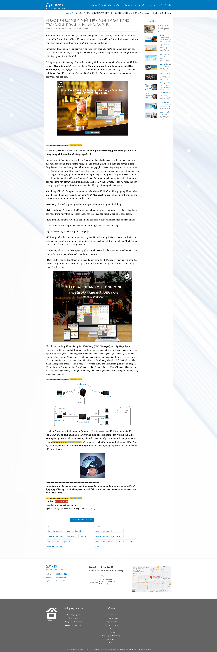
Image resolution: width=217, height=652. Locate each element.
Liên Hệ (162, 5)
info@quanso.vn (104, 576)
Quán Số (151, 604)
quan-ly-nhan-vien (75, 531)
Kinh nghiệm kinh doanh (111, 625)
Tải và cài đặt (111, 615)
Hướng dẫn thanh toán (73, 625)
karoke (57, 541)
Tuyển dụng (111, 639)
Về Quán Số (51, 620)
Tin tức (152, 5)
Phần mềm (107, 5)
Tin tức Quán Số (111, 632)
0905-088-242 (61, 574)
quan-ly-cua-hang (55, 536)
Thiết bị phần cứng (73, 618)
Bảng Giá (128, 5)
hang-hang (71, 536)
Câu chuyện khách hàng (111, 636)
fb (119, 541)
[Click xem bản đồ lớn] (151, 579)
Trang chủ (95, 5)
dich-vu (98, 546)
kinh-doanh (128, 541)
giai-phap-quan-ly (55, 531)
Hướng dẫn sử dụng (111, 622)
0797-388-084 (61, 581)
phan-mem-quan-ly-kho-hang (108, 536)
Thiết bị (118, 5)
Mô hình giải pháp (73, 615)
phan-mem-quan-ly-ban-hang (108, 531)
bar (48, 541)
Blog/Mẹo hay (111, 629)
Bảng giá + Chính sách (73, 622)
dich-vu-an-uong (54, 546)
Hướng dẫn (140, 5)
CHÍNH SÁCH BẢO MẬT (165, 25)
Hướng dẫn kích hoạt (111, 618)
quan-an (67, 541)
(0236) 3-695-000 (105, 579)
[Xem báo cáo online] (169, 5)
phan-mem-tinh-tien (104, 541)
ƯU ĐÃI (111, 643)
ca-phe (83, 536)
